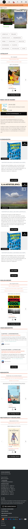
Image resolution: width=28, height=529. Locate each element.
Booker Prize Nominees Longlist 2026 (14, 288)
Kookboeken (5, 45)
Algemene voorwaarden (7, 509)
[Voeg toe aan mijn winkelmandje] (12, 90)
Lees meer (14, 275)
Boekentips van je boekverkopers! (14, 375)
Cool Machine (12, 316)
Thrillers (13, 34)
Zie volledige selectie (14, 94)
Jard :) (8, 344)
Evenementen (5, 139)
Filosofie (14, 45)
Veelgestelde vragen (6, 513)
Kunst (23, 48)
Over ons (3, 523)
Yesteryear (11, 87)
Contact (2, 520)
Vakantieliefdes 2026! (14, 59)
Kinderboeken (17, 37)
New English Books (14, 283)
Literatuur (5, 34)
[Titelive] (14, 527)
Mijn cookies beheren (10, 506)
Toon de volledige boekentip (10, 341)
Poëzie (3, 41)
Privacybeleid (4, 511)
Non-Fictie (21, 41)
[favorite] (9, 400)
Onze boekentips (6, 328)
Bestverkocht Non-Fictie (14, 423)
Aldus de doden (6, 349)
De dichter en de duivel (14, 448)
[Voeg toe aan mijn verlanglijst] (15, 90)
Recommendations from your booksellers (14, 291)
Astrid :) (9, 361)
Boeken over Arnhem (14, 380)
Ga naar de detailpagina (12, 113)
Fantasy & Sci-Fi (6, 37)
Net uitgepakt (14, 57)
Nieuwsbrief (3, 525)
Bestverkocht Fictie (14, 421)
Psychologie (15, 48)
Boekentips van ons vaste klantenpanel (14, 378)
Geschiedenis (5, 48)
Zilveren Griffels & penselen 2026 (14, 61)
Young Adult (12, 41)
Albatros (4, 333)
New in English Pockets (14, 286)
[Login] (17, 2)
